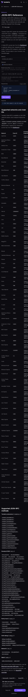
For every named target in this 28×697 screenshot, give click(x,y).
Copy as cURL (23, 83)
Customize (14, 693)
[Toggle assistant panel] (24, 2)
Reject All (8, 690)
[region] (14, 317)
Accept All (19, 690)
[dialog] (14, 688)
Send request (6, 97)
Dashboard (23, 45)
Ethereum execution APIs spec (10, 666)
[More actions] (26, 2)
